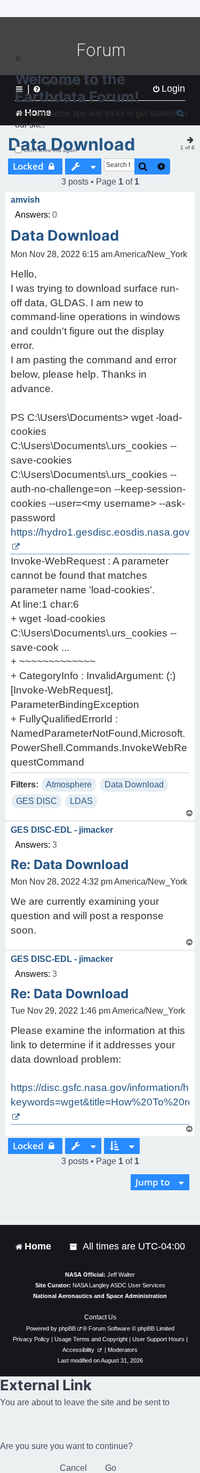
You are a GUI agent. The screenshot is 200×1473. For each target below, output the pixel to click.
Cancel (73, 1467)
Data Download (65, 235)
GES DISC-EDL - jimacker (62, 829)
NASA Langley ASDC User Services (119, 1285)
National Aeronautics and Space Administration (100, 1296)
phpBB (67, 1328)
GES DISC (36, 801)
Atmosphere (69, 784)
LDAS (81, 801)
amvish (25, 199)
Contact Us (100, 1317)
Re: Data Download (70, 864)
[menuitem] (74, 1246)
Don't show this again (50, 150)
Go (110, 1467)
